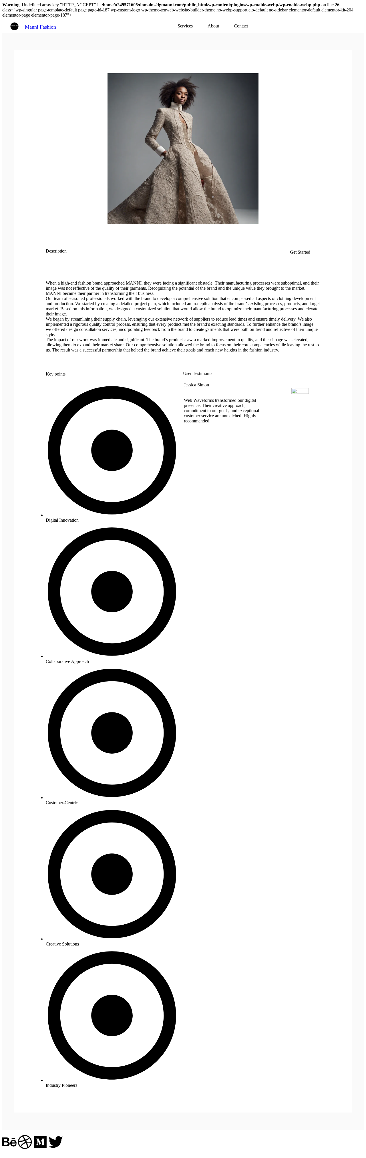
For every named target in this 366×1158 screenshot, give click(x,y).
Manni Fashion (40, 27)
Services (185, 25)
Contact (241, 25)
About (213, 25)
